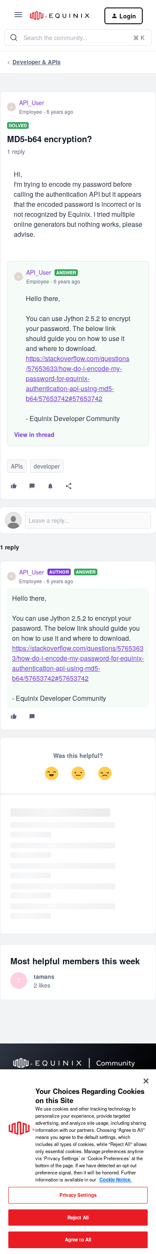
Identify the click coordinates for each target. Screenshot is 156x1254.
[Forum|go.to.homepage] (60, 15)
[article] (78, 645)
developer (47, 466)
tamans (44, 976)
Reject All (78, 1217)
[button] (18, 17)
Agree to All (78, 1239)
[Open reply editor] (78, 520)
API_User (31, 102)
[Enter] (13, 37)
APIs (17, 466)
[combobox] (78, 37)
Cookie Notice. (115, 1179)
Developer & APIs (36, 62)
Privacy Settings (78, 1194)
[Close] (146, 1081)
